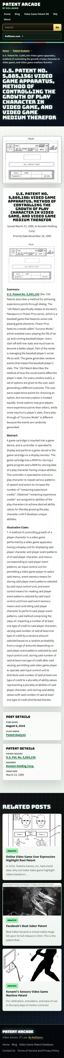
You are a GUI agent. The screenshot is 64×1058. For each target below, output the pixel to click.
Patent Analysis (21, 50)
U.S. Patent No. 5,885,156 (23, 294)
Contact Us (8, 1051)
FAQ (55, 14)
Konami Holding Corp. (20, 766)
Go (57, 27)
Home (7, 14)
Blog (17, 14)
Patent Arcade (17, 1031)
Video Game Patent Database (36, 1045)
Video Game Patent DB (36, 14)
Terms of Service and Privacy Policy (38, 1051)
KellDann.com (12, 36)
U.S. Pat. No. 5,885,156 (21, 757)
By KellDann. (35, 1037)
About (7, 19)
